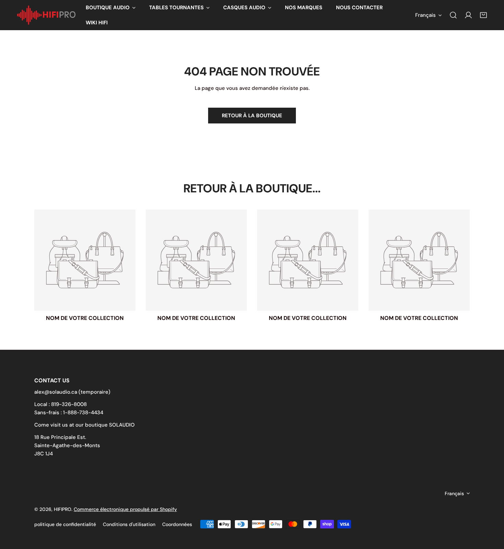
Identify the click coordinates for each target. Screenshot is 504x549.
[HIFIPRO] (46, 15)
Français (425, 15)
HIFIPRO (62, 509)
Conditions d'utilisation (129, 524)
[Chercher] (453, 15)
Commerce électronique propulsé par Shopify (125, 509)
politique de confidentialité (65, 524)
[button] (110, 7)
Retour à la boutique (252, 115)
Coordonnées (177, 524)
